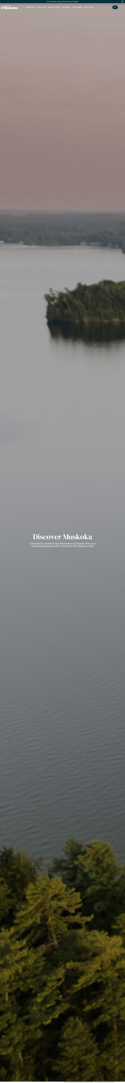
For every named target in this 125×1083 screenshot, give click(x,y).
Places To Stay (54, 7)
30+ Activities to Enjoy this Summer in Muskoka (62, 1)
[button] (115, 7)
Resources (30, 7)
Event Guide (88, 7)
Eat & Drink (66, 7)
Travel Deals (77, 7)
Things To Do (41, 7)
